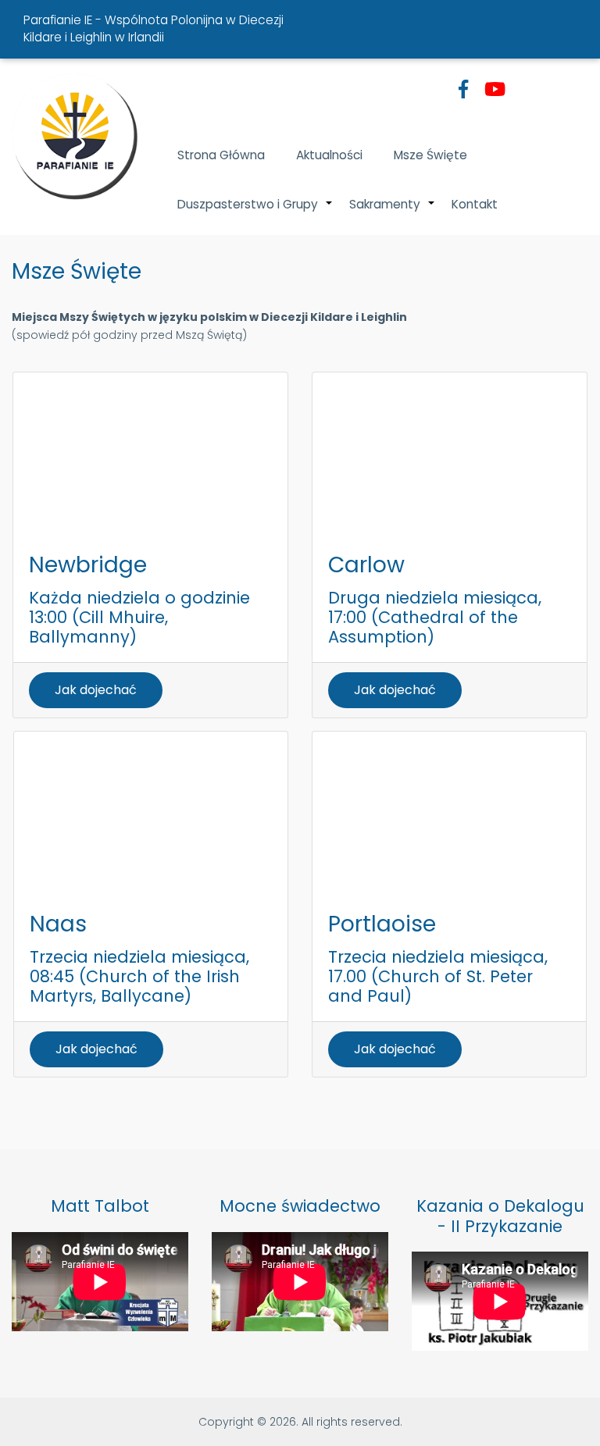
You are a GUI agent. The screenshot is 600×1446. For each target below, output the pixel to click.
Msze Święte (430, 155)
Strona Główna (221, 155)
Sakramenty (392, 212)
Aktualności (329, 155)
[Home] (75, 136)
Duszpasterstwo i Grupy (255, 212)
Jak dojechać (96, 690)
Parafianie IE (57, 20)
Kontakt (475, 204)
